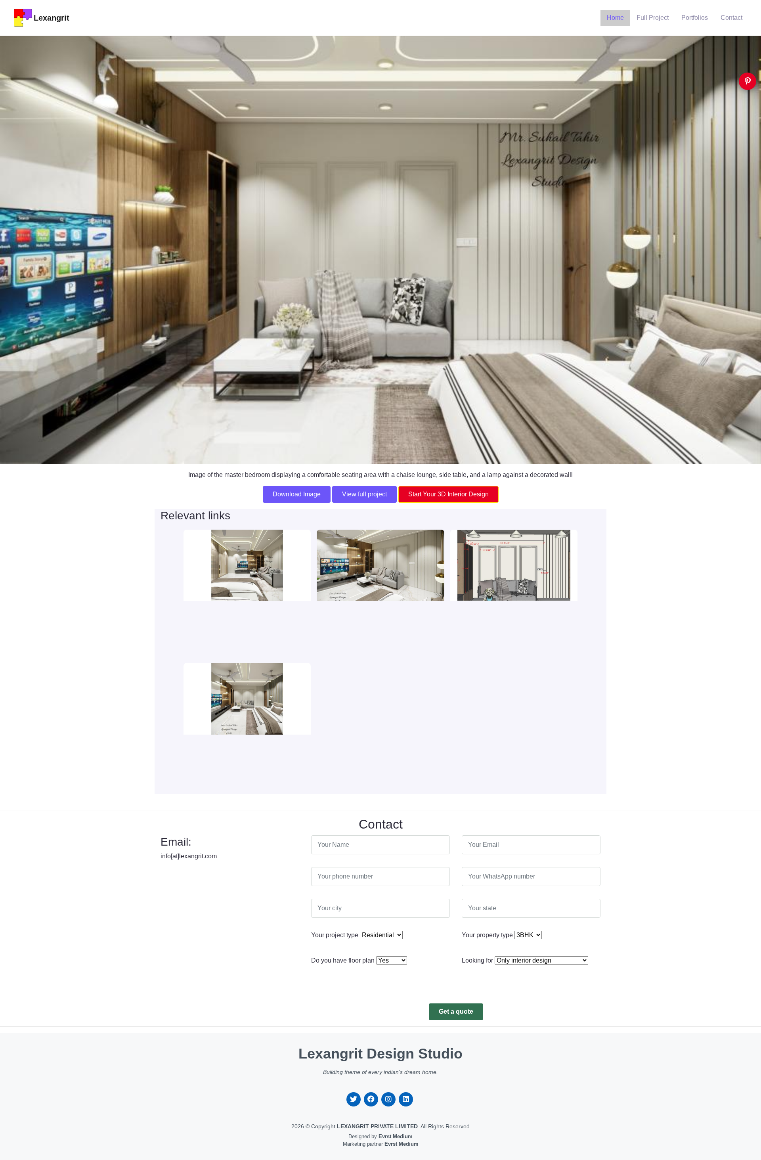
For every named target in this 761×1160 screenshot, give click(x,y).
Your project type (334, 935)
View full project (364, 494)
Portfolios (694, 17)
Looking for (477, 960)
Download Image (297, 494)
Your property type (487, 935)
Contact (731, 17)
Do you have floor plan (343, 960)
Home (615, 17)
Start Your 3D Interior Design (448, 494)
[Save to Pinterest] (747, 81)
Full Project (653, 17)
